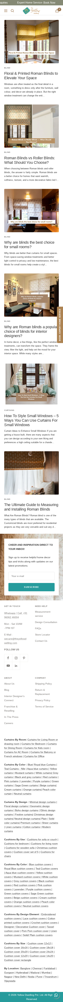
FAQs (38, 628)
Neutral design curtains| (27, 818)
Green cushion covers (16, 893)
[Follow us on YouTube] (8, 666)
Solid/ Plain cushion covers (37, 935)
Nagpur (8, 976)
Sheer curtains (50, 822)
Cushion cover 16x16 (16, 947)
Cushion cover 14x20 (41, 956)
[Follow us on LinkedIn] (16, 666)
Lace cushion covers (34, 918)
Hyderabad (22, 972)
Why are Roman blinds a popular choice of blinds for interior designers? (31, 331)
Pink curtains (11, 781)
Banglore (25, 968)
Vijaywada (9, 980)
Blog (6, 690)
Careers (8, 723)
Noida (31, 976)
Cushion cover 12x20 (16, 956)
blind (7, 68)
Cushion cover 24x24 (42, 951)
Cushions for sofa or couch (42, 839)
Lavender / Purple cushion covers (32, 889)
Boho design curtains (26, 810)
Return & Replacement (42, 692)
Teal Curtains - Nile (14, 768)
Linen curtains (13, 827)
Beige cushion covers (25, 897)
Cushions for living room (44, 843)
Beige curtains (48, 785)
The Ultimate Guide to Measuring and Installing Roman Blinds (31, 507)
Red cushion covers (25, 885)
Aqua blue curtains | (38, 768)
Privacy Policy (42, 700)
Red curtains (50, 777)
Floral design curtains (16, 806)
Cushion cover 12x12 (39, 943)
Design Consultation (46, 622)
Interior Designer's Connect (14, 698)
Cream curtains (12, 789)
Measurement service (42, 613)
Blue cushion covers (40, 864)
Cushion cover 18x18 (41, 947)
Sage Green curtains (26, 785)
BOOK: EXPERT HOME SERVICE (60, 325)
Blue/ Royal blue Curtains (42, 764)
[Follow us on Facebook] (8, 658)
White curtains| (44, 773)
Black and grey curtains (28, 777)
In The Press (11, 717)
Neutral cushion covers (35, 906)
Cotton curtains (31, 827)
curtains (9, 410)
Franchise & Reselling (11, 708)
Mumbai (46, 972)
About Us (9, 683)
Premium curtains (30, 822)
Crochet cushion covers (44, 922)
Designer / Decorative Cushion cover (25, 926)
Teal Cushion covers (47, 868)
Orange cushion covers (26, 901)
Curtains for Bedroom (33, 743)
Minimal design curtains (43, 802)
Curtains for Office (34, 756)
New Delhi (20, 976)
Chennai (37, 968)
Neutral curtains (22, 793)
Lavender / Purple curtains (35, 781)
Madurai (35, 972)
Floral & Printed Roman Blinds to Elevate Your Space (31, 75)
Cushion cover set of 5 (26, 852)
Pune (39, 976)
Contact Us (41, 640)
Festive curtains (24, 814)
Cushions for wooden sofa (20, 847)
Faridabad (49, 968)
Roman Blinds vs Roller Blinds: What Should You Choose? (29, 160)
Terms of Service (44, 706)
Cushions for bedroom (16, 843)
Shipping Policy (43, 683)
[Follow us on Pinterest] (24, 658)
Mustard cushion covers (27, 876)
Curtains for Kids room (36, 748)
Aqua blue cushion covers (19, 872)
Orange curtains (32, 789)
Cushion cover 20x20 (16, 951)
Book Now (24, 2)
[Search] (12, 10)
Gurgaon (9, 972)
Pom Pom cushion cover (35, 931)
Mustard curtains (24, 773)
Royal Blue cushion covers (19, 868)
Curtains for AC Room (16, 752)
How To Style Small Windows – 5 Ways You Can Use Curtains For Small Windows (31, 420)
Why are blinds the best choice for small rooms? (29, 244)
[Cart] (57, 10)
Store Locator (42, 634)
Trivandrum (50, 976)
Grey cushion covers (25, 881)
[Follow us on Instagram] (16, 658)
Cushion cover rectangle (17, 960)
